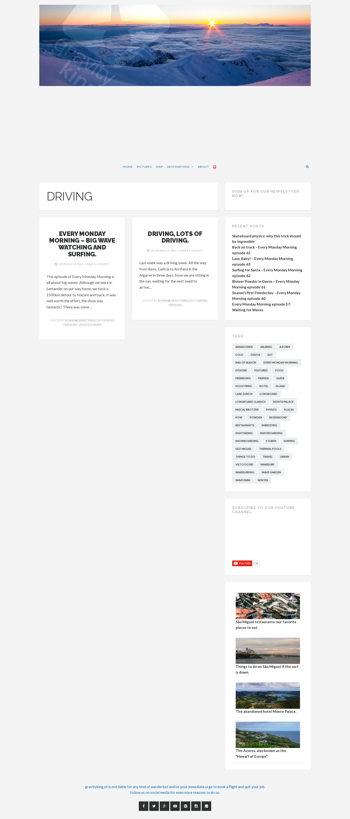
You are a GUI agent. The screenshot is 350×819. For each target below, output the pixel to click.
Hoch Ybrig (243, 386)
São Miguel (243, 448)
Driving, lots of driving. (175, 237)
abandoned (244, 346)
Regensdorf (278, 417)
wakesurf (267, 464)
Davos (255, 354)
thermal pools (270, 448)
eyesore (241, 370)
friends (263, 378)
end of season (245, 362)
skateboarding (271, 433)
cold (239, 354)
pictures (144, 166)
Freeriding (243, 378)
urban (284, 456)
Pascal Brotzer (247, 409)
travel (268, 456)
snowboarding (247, 440)
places (289, 409)
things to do (245, 456)
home (128, 166)
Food (279, 370)
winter (263, 480)
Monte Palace (283, 401)
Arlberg (266, 346)
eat (270, 354)
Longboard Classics (250, 401)
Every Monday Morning (281, 362)
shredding (269, 425)
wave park (242, 480)
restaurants (244, 425)
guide (280, 378)
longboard (268, 393)
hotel (263, 386)
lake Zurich (243, 393)
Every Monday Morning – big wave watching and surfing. (82, 244)
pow (238, 417)
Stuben (271, 440)
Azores (285, 346)
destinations (178, 166)
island (280, 386)
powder (256, 417)
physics (271, 409)
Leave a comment (98, 264)
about (203, 166)
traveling (70, 324)
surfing (109, 320)
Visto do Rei (244, 464)
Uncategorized (90, 324)
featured (261, 370)
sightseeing (244, 433)
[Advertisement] (175, 124)
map (159, 166)
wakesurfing (244, 472)
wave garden (271, 472)
